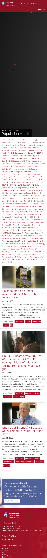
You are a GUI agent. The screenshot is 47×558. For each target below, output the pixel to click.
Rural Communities (11, 244)
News (10, 130)
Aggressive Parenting (36, 142)
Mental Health (18, 217)
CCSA (39, 153)
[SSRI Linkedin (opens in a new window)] (12, 540)
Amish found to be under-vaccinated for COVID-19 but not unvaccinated (22, 294)
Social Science (29, 249)
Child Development (16, 161)
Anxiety (12, 148)
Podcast (5, 228)
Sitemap (6, 548)
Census (4, 156)
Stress (17, 254)
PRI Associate (26, 230)
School (7, 246)
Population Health (28, 228)
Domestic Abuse (34, 190)
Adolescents (6, 142)
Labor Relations (10, 212)
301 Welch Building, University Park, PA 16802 (26, 530)
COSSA (17, 180)
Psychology (16, 233)
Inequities (20, 209)
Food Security (10, 198)
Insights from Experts (35, 209)
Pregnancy (5, 230)
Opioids (4, 220)
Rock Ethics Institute (29, 241)
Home (4, 130)
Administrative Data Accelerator (23, 140)
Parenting (5, 222)
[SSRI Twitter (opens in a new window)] (3, 540)
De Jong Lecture (21, 188)
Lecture (23, 212)
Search (5, 551)
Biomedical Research (28, 150)
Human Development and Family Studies (27, 206)
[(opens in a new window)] (6, 540)
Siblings (30, 246)
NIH (29, 217)
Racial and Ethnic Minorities (24, 236)
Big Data (36, 148)
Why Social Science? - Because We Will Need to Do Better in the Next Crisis (22, 431)
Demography (7, 190)
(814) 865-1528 (15, 526)
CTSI (12, 185)
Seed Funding (18, 246)
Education (5, 196)
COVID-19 (27, 179)
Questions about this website (12, 553)
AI (13, 145)
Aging (7, 145)
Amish (4, 148)
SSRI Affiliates (36, 251)
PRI (14, 230)
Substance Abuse (30, 254)
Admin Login (7, 557)
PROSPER (5, 233)
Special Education (21, 251)
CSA (39, 182)
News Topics (19, 130)
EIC (14, 196)
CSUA (4, 185)
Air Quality (21, 145)
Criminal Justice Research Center (22, 182)
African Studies (20, 142)
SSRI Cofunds (6, 254)
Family (35, 196)
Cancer (30, 153)
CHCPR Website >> (12, 501)
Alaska (31, 145)
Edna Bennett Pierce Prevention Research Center (20, 193)
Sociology (6, 251)
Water (27, 259)
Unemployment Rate (37, 257)
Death (32, 188)
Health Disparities (37, 201)
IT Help (6, 555)
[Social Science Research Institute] (13, 515)
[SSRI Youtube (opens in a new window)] (9, 540)
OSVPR (14, 220)
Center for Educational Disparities (14, 158)
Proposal (38, 230)
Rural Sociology (39, 244)
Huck (7, 206)
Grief (34, 198)
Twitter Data (21, 257)
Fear (43, 196)
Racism (15, 238)
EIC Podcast (24, 196)
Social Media (15, 249)
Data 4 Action (24, 185)
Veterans (8, 260)
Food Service (24, 198)
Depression (21, 190)
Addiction (5, 140)
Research (25, 238)
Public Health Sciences (33, 233)
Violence (19, 259)
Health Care (23, 201)
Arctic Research (24, 148)
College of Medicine (21, 177)
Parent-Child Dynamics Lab (30, 220)
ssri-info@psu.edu (15, 528)
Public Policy (6, 236)
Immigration (9, 209)
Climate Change (32, 166)
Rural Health (26, 244)
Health (12, 201)
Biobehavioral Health (9, 150)
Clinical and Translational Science (13, 169)
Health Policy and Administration (16, 204)
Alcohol (39, 145)
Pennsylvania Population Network (25, 225)
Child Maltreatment (33, 161)
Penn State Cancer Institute (22, 222)
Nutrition (37, 217)
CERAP (32, 158)
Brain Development (17, 153)
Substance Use (7, 257)
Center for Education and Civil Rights (24, 155)
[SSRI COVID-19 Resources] (19, 3)
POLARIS (14, 228)
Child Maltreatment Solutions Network (16, 164)
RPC (41, 241)
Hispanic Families (38, 204)
